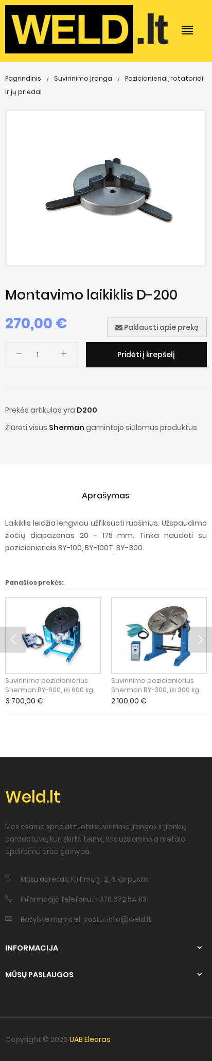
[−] (19, 355)
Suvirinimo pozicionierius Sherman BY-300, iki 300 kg (155, 685)
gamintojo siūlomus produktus (141, 427)
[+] (64, 355)
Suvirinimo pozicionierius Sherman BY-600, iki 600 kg (49, 685)
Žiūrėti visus (26, 427)
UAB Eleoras (90, 1039)
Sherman (66, 427)
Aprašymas (106, 495)
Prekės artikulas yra (40, 410)
